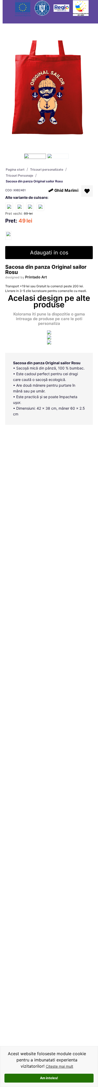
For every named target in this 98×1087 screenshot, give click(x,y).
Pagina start (15, 169)
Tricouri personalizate (46, 169)
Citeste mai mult (59, 1066)
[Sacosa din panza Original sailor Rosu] (8, 235)
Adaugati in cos (49, 252)
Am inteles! (49, 1078)
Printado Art (36, 277)
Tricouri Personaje (19, 175)
